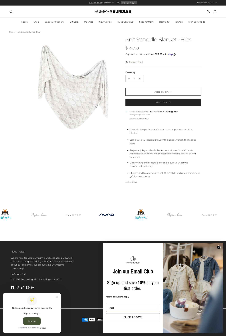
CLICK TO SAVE (133, 317)
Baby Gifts (164, 22)
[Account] (207, 11)
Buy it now (163, 102)
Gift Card (73, 22)
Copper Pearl (136, 62)
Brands (178, 22)
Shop (36, 22)
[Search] (11, 11)
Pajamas (88, 22)
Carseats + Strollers (54, 22)
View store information (139, 119)
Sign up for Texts (196, 22)
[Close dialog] (219, 247)
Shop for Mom (146, 22)
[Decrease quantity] (128, 78)
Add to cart (163, 92)
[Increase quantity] (140, 78)
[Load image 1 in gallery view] (72, 86)
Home (24, 22)
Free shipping (95, 3)
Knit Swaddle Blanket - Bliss (28, 32)
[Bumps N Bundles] (113, 11)
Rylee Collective (125, 22)
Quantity (130, 72)
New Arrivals (105, 22)
